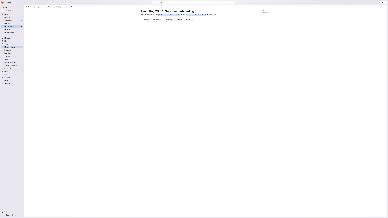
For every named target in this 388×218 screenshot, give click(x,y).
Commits (157, 19)
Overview (146, 19)
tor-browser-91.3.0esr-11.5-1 (204, 15)
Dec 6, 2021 (221, 15)
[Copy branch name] (189, 15)
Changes (188, 19)
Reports (178, 19)
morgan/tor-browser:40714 (179, 15)
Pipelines (168, 19)
